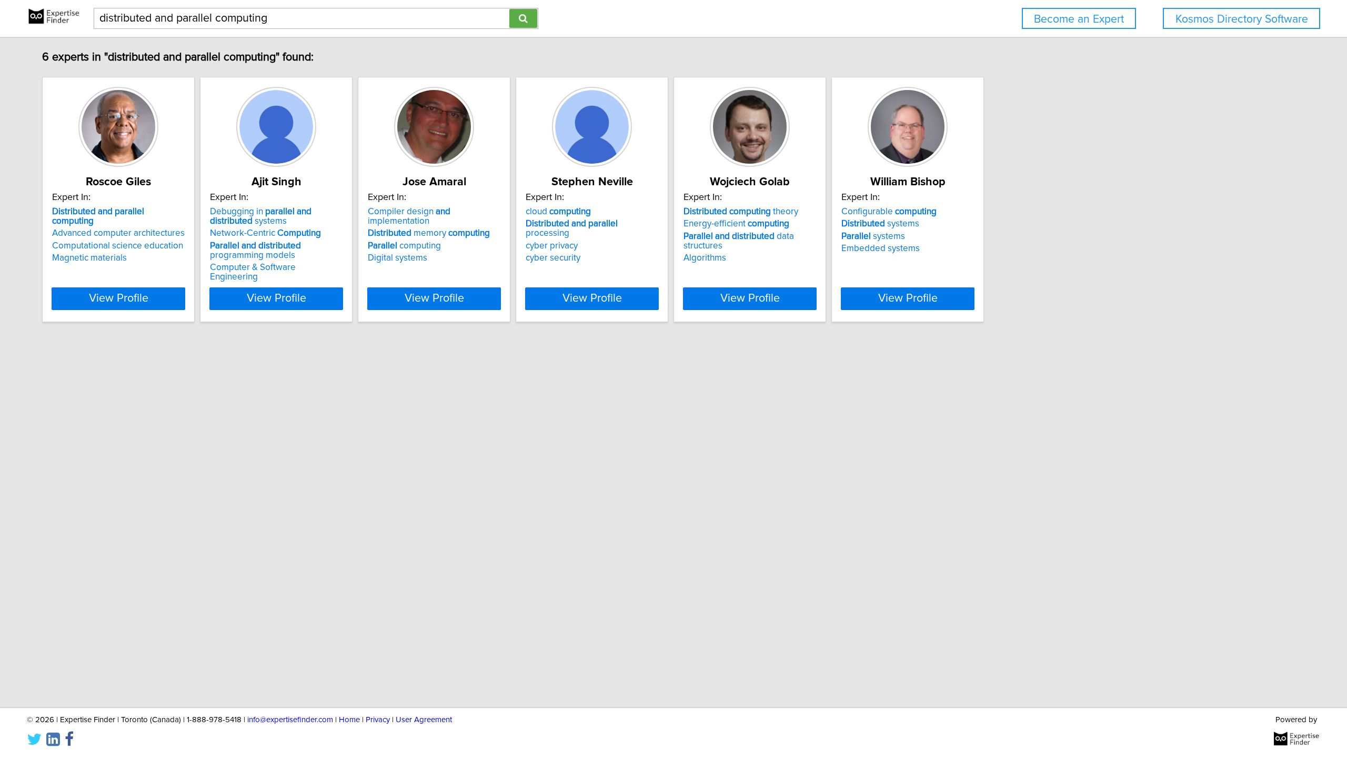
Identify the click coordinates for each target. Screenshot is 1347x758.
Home (349, 720)
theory (740, 211)
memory (429, 233)
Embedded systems (880, 248)
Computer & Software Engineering (253, 272)
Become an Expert (1079, 19)
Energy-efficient (736, 223)
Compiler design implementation (409, 216)
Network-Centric (265, 233)
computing (404, 246)
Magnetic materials (89, 258)
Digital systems (397, 258)
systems (880, 223)
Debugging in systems (260, 216)
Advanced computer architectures (118, 233)
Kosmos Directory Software (1241, 19)
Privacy (378, 720)
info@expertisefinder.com (290, 720)
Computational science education (117, 246)
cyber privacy (552, 246)
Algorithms (704, 258)
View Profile (118, 298)
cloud (558, 211)
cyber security (553, 258)
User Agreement (424, 720)
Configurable (889, 211)
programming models (255, 250)
